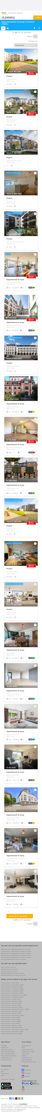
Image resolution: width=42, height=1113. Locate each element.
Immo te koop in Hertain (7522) (11, 1003)
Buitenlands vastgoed (15, 13)
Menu (39, 18)
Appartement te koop (15, 280)
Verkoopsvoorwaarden (20, 1107)
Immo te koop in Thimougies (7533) (12, 1015)
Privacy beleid (28, 1106)
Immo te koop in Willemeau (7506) (12, 993)
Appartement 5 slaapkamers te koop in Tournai (16, 957)
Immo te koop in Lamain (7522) (11, 1005)
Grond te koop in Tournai (9, 971)
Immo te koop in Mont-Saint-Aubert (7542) (15, 1029)
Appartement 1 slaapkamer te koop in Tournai (15, 949)
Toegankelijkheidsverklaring (9, 1111)
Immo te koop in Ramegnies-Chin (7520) (14, 995)
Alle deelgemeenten (20, 1109)
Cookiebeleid (19, 1106)
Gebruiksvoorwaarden (7, 1106)
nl (39, 13)
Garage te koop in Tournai (9, 969)
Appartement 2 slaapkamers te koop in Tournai (16, 951)
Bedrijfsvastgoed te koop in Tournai (12, 973)
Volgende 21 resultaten (18, 916)
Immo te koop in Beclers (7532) (11, 1013)
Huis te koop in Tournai (8, 967)
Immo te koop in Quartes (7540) (11, 1025)
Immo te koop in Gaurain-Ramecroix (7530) (15, 1009)
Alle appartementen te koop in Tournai (13, 959)
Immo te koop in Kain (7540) (10, 1023)
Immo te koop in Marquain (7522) (11, 1007)
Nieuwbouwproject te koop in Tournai (13, 975)
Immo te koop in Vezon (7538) (11, 1021)
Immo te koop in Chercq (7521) (11, 999)
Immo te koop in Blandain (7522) (11, 1001)
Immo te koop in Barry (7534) (10, 1017)
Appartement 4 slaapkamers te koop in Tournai (16, 955)
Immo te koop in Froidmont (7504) (12, 991)
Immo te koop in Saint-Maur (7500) (12, 985)
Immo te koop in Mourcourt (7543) (12, 1031)
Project (9, 76)
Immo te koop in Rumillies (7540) (12, 1027)
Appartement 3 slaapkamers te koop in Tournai (16, 953)
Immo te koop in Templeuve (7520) (12, 997)
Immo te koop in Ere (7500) (10, 983)
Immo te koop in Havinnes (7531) (11, 1011)
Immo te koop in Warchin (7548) (11, 1033)
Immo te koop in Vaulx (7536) (10, 1019)
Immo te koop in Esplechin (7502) (12, 987)
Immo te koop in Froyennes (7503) (12, 989)
